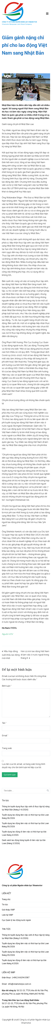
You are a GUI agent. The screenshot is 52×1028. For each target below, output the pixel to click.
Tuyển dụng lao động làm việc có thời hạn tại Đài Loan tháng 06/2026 (25, 816)
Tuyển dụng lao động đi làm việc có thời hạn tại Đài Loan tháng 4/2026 (24, 833)
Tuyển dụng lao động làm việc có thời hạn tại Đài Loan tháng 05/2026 (25, 825)
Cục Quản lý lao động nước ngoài (16, 920)
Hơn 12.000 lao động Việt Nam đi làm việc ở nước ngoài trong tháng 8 (35, 654)
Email (5, 735)
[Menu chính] (47, 13)
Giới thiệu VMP (8, 910)
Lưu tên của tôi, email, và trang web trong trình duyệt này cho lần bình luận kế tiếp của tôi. (23, 766)
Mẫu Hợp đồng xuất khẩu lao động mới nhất (11, 654)
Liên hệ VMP (7, 915)
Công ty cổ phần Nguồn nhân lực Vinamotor (19, 22)
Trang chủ (6, 899)
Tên (4, 723)
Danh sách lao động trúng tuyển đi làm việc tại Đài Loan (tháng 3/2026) (23, 842)
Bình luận (6, 686)
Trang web (7, 748)
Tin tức (5, 904)
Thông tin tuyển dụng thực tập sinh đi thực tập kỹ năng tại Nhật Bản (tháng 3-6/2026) (25, 808)
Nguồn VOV (7, 634)
